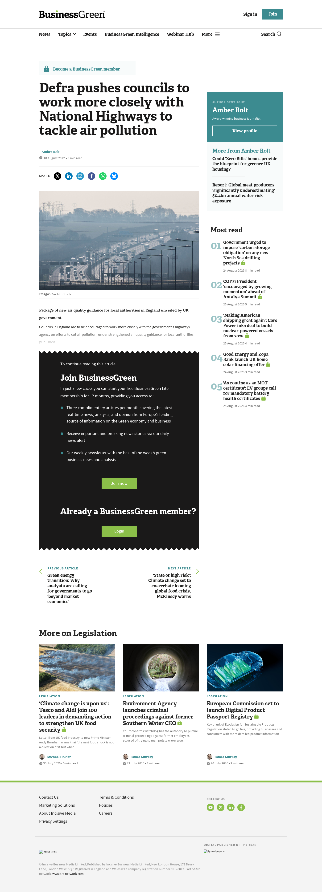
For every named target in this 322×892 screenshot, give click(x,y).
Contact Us (49, 797)
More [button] (207, 34)
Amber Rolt (50, 152)
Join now (119, 483)
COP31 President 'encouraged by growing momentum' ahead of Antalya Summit (247, 289)
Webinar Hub (180, 34)
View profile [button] (244, 131)
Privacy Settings (53, 821)
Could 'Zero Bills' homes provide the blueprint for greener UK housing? (244, 164)
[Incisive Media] (48, 851)
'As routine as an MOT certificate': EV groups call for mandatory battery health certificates (249, 390)
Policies (106, 805)
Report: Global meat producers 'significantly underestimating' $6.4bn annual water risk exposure (243, 193)
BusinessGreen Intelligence (132, 34)
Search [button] (268, 34)
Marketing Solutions (57, 805)
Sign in (250, 14)
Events (90, 34)
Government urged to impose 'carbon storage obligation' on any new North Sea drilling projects (246, 253)
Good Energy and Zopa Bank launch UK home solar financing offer (245, 359)
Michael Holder (59, 757)
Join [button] (272, 14)
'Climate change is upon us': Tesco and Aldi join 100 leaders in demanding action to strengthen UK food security (75, 716)
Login (119, 531)
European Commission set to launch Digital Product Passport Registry (243, 710)
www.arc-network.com (68, 874)
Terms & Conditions (116, 797)
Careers (105, 813)
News (44, 34)
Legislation (49, 696)
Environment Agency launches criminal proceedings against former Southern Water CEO (158, 713)
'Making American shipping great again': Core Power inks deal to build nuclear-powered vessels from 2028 (250, 325)
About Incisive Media (57, 813)
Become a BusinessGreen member (86, 69)
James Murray (142, 757)
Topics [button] (65, 34)
